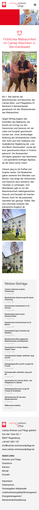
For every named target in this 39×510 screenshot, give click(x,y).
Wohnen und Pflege (11, 460)
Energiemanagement (12, 496)
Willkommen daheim (12, 406)
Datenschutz (8, 485)
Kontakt (6, 475)
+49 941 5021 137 (10, 442)
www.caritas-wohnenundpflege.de (18, 450)
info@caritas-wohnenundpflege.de (18, 446)
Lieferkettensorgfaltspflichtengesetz (19, 493)
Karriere (6, 467)
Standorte (7, 464)
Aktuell (5, 471)
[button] (35, 5)
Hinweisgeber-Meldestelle (14, 489)
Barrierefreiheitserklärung (14, 500)
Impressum (7, 481)
